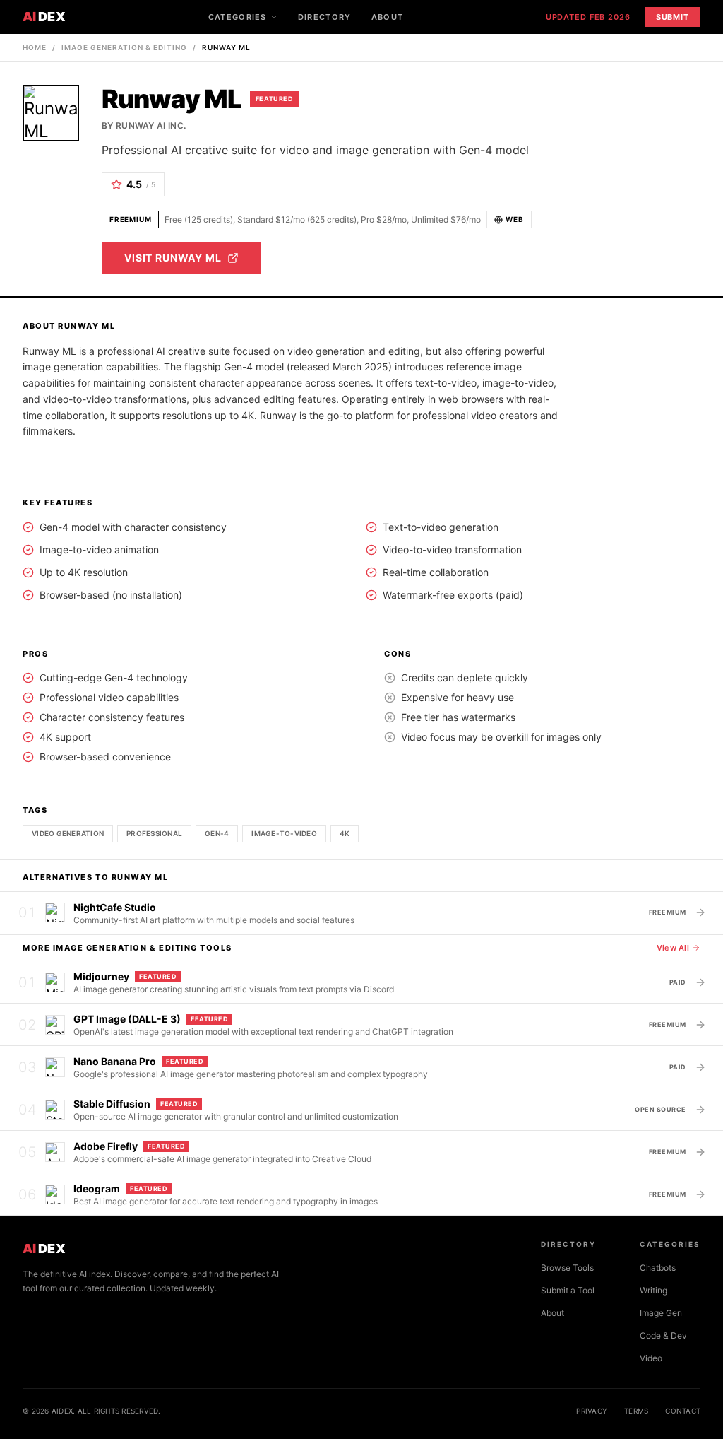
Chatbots (658, 1267)
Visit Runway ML (173, 258)
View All (673, 948)
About (387, 17)
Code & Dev (663, 1335)
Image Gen (661, 1313)
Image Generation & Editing (124, 47)
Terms (636, 1410)
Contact (682, 1410)
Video (651, 1358)
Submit (672, 17)
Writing (653, 1290)
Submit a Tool (567, 1290)
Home (35, 47)
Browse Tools (567, 1267)
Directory (325, 17)
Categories (237, 17)
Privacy (591, 1410)
